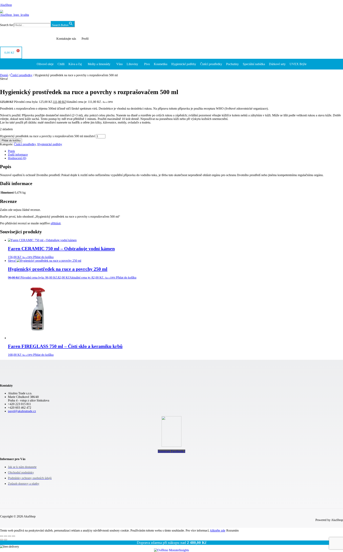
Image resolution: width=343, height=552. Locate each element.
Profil (85, 38)
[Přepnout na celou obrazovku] (5, 536)
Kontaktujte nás (66, 38)
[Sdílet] (9, 536)
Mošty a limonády (99, 64)
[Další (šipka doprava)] (5, 539)
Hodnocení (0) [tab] (17, 158)
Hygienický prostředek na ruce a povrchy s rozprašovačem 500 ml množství (47, 136)
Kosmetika (160, 64)
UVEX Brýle (298, 64)
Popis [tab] (11, 151)
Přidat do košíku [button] (43, 257)
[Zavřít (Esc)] (13, 536)
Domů (4, 75)
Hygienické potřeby (183, 64)
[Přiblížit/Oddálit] (1, 536)
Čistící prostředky (211, 64)
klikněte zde (217, 530)
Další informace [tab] (18, 154)
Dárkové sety (277, 64)
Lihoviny (132, 64)
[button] (76, 64)
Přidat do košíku (11, 140)
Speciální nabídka (254, 64)
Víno (119, 64)
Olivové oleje (45, 64)
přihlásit (56, 223)
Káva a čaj (75, 64)
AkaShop (6, 5)
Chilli (61, 64)
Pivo (147, 64)
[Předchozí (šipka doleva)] (1, 539)
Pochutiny (232, 64)
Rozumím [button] (232, 530)
